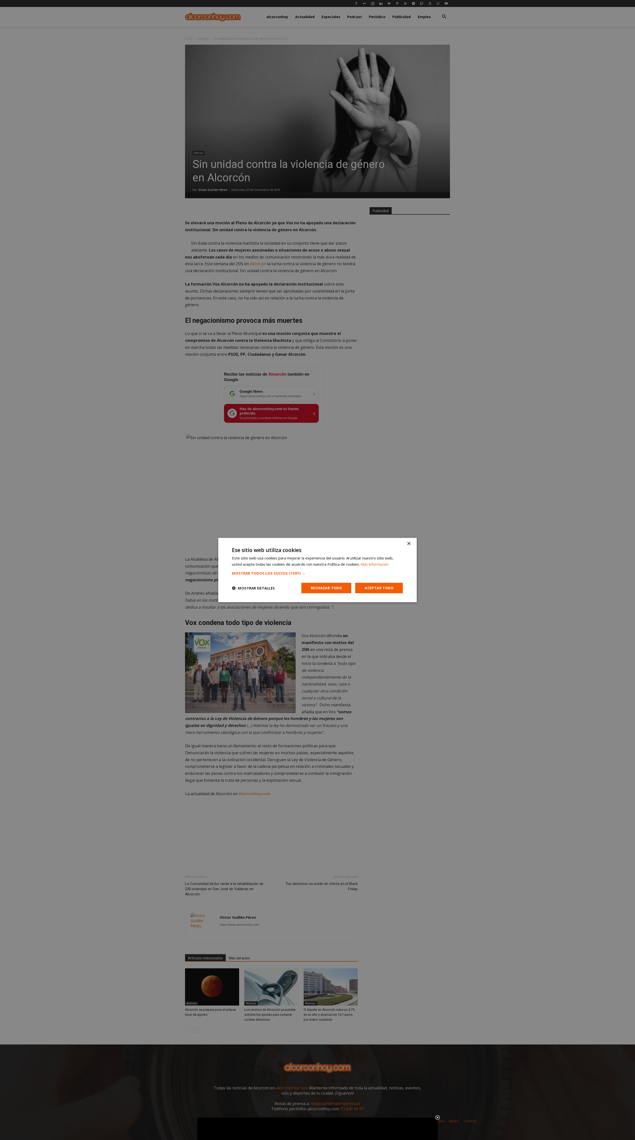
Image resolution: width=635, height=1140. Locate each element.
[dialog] (317, 570)
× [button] (409, 544)
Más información (374, 564)
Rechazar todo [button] (326, 588)
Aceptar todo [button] (379, 588)
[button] (317, 573)
